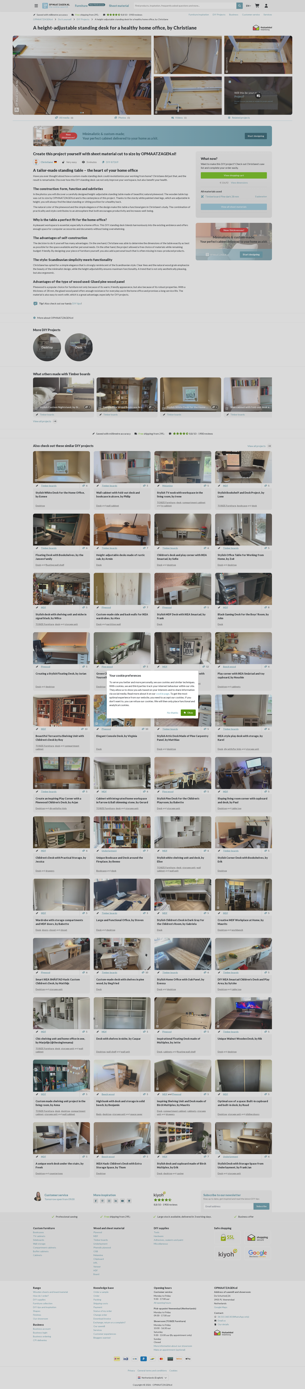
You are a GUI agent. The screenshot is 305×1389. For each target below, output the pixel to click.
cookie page (162, 693)
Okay (190, 712)
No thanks (172, 712)
